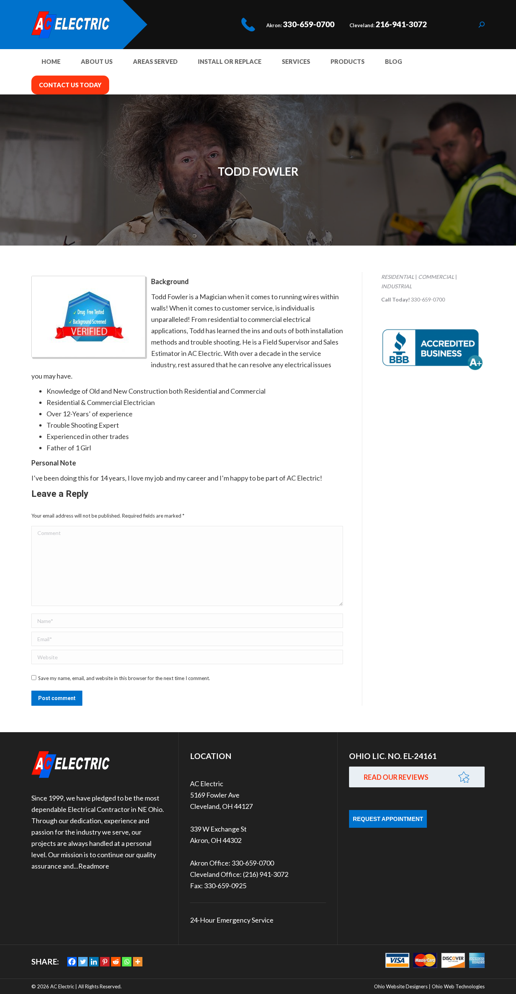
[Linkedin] (94, 961)
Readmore (93, 866)
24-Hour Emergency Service (231, 920)
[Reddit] (116, 961)
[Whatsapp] (126, 961)
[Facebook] (72, 961)
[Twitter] (83, 961)
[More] (137, 961)
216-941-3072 (401, 24)
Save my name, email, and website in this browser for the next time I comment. (124, 678)
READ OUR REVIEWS (396, 777)
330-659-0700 (308, 24)
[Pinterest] (105, 961)
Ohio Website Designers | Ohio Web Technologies (429, 986)
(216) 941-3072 (265, 874)
